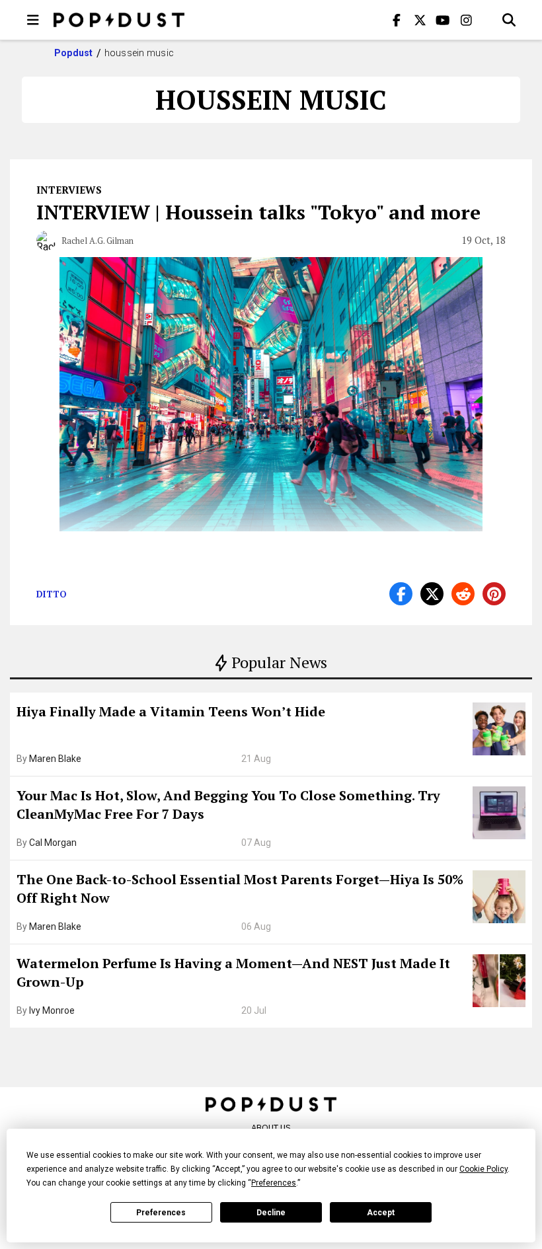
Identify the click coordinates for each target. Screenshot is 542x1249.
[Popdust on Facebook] (396, 20)
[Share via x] (432, 593)
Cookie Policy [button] (483, 1169)
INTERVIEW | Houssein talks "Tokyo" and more (258, 212)
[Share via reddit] (463, 593)
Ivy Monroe (52, 1010)
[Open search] (509, 20)
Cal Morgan (53, 842)
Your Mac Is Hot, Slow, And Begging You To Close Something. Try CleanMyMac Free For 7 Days (228, 804)
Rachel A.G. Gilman (97, 240)
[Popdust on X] (420, 20)
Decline (271, 1212)
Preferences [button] (273, 1183)
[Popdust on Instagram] (466, 20)
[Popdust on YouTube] (443, 20)
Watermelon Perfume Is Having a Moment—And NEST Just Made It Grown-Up (233, 972)
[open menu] (33, 20)
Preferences (161, 1212)
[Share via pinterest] (494, 593)
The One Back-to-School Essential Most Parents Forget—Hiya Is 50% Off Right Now (240, 888)
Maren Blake (55, 758)
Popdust (73, 53)
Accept (381, 1212)
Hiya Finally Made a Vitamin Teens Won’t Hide (171, 711)
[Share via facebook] (400, 593)
